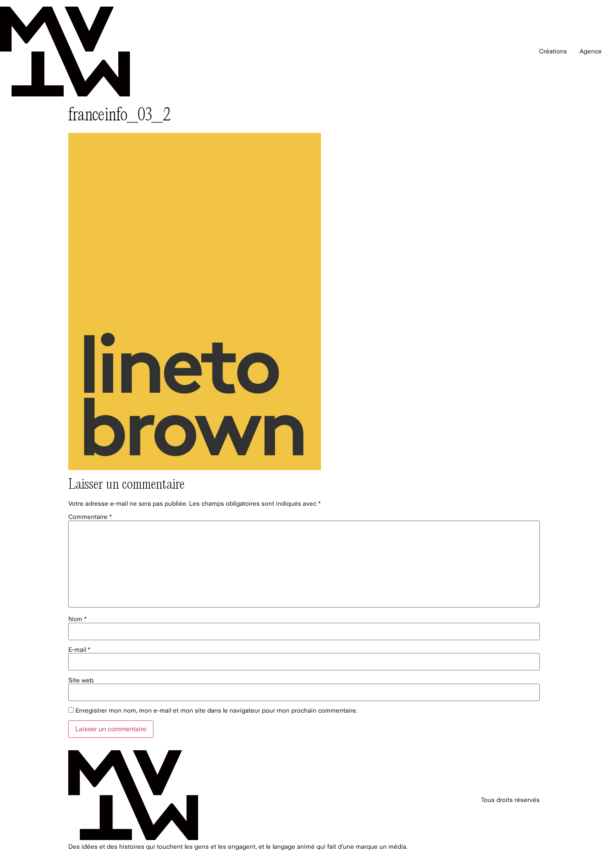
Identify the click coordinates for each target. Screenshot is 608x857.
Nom (77, 619)
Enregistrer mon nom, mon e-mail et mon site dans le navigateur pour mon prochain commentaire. (216, 711)
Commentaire (90, 517)
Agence (590, 51)
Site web (80, 680)
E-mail (79, 650)
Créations (553, 51)
